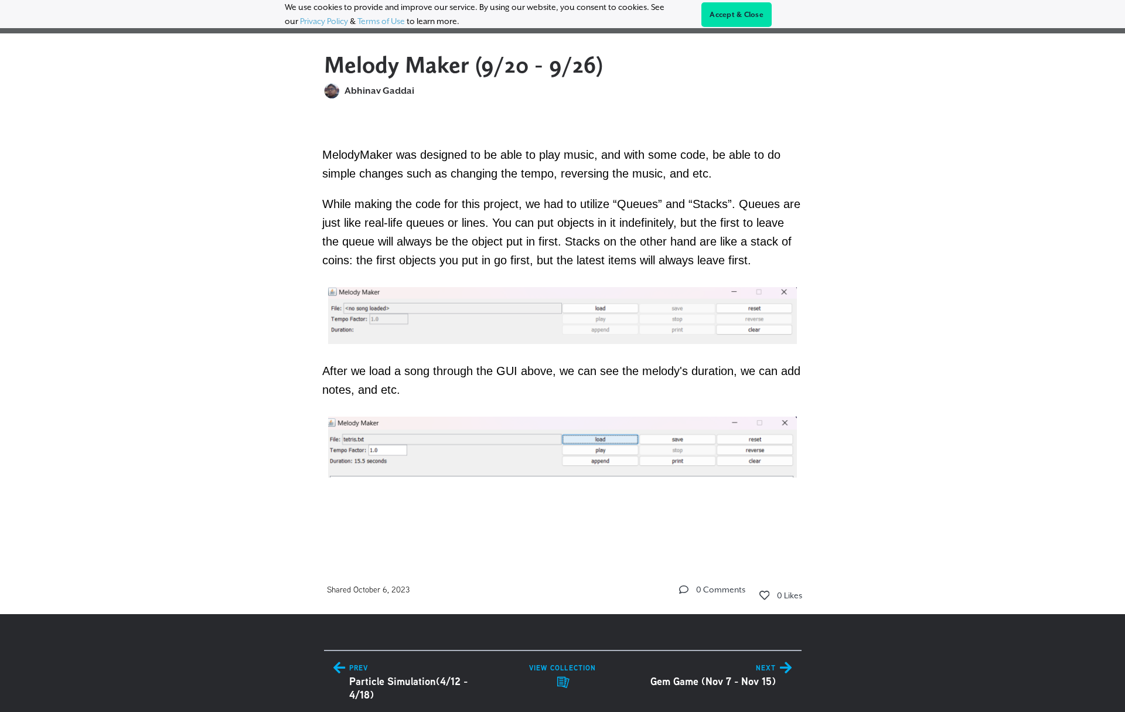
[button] (683, 589)
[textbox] (563, 327)
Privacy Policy (324, 21)
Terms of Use (381, 21)
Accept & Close (736, 15)
